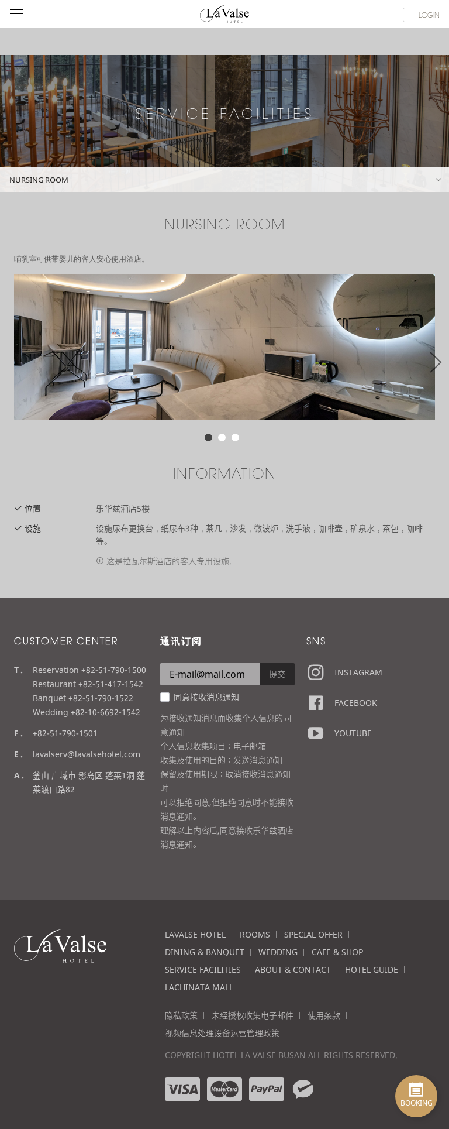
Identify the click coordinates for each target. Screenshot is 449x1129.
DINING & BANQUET (204, 952)
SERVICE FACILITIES (203, 969)
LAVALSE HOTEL (195, 934)
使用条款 (324, 1015)
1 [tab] (208, 437)
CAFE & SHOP (337, 952)
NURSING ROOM (38, 179)
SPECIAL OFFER (313, 934)
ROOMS (255, 934)
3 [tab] (235, 437)
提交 (277, 674)
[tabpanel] (224, 347)
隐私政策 (181, 1015)
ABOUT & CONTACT (293, 969)
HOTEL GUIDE (371, 969)
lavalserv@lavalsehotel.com (86, 754)
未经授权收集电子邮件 (252, 1015)
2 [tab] (222, 437)
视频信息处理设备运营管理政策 (222, 1032)
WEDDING (278, 952)
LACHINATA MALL (199, 987)
